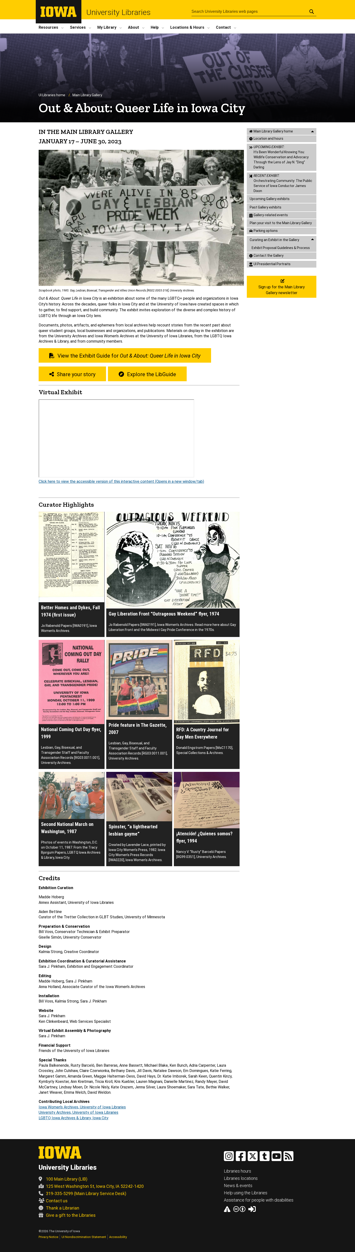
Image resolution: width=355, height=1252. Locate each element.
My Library (106, 27)
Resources (48, 27)
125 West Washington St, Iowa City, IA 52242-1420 (95, 1186)
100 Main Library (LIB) (66, 1179)
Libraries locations (241, 1178)
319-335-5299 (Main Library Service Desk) (86, 1193)
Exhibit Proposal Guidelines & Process (281, 248)
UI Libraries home (52, 95)
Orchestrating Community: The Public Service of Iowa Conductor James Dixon (283, 183)
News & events (238, 1185)
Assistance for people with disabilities (258, 1200)
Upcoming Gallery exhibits (270, 199)
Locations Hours (187, 27)
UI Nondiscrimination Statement (84, 1237)
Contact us (57, 1200)
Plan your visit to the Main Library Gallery (281, 223)
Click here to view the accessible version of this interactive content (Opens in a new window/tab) (121, 481)
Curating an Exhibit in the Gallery (274, 240)
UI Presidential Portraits (272, 264)
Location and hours (268, 138)
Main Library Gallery (87, 95)
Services (78, 27)
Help (155, 27)
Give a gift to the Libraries (71, 1215)
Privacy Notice (48, 1237)
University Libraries (118, 12)
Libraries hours (237, 1171)
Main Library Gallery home (273, 131)
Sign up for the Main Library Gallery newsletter (281, 290)
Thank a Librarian (62, 1207)
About (133, 27)
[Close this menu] (312, 131)
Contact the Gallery (269, 255)
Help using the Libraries (245, 1192)
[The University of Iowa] (59, 15)
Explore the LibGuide (151, 374)
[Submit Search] (311, 11)
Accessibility (118, 1237)
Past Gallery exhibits (265, 207)
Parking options (266, 231)
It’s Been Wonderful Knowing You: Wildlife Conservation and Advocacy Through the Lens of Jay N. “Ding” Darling (281, 157)
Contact (223, 27)
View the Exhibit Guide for (128, 356)
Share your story (75, 374)
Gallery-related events (271, 215)
